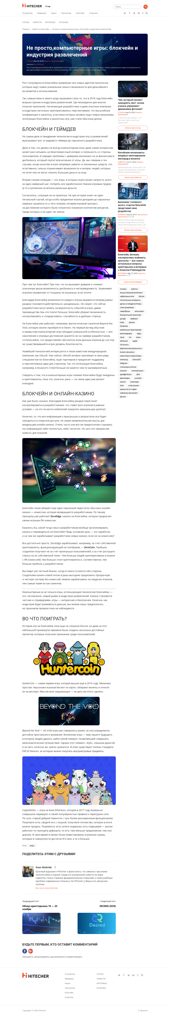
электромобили (127, 307)
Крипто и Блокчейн (40, 29)
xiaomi (123, 382)
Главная (25, 29)
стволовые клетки (128, 367)
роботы (134, 289)
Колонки (63, 22)
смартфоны (125, 311)
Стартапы (93, 13)
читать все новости (132, 177)
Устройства (27, 13)
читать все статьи (133, 128)
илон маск (139, 311)
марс (139, 333)
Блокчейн (80, 13)
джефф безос (125, 374)
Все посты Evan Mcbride (47, 888)
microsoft (137, 359)
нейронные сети (127, 296)
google (123, 319)
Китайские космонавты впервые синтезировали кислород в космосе (131, 155)
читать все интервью (133, 282)
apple (135, 341)
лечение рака (137, 371)
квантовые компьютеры (130, 356)
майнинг (134, 319)
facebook (124, 326)
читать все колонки (132, 230)
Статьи (25, 22)
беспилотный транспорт (130, 315)
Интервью (50, 22)
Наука (53, 13)
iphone (123, 397)
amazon (123, 371)
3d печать (124, 345)
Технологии (66, 13)
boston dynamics (127, 352)
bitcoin (141, 296)
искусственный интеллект (131, 293)
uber (138, 374)
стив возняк (133, 385)
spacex (132, 322)
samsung (124, 359)
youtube (138, 378)
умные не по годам (128, 389)
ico (130, 337)
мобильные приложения (130, 330)
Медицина (41, 13)
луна (122, 337)
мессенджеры (126, 333)
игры (32, 846)
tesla (122, 322)
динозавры (125, 378)
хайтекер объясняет (129, 393)
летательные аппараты (130, 300)
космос (123, 289)
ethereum (124, 341)
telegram (123, 363)
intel (122, 385)
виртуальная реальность (131, 348)
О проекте (143, 1010)
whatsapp (134, 382)
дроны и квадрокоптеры (130, 304)
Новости (37, 22)
